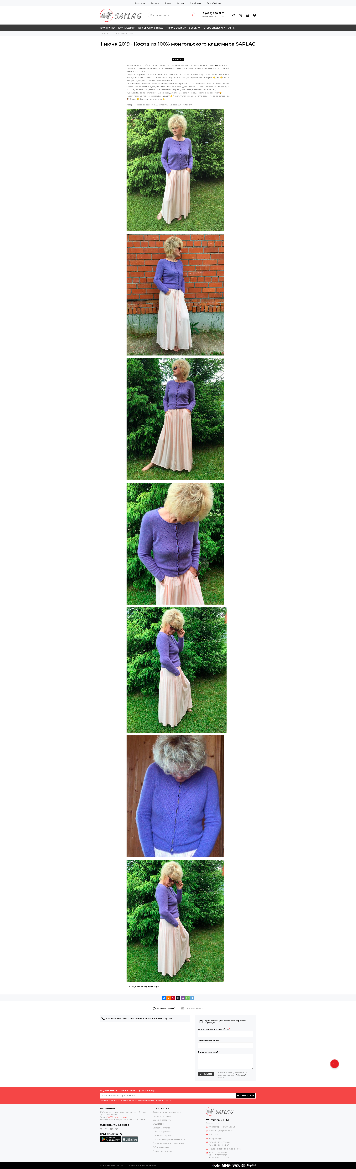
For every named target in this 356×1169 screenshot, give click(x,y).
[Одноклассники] (168, 998)
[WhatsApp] (187, 998)
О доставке (159, 1124)
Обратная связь (161, 1147)
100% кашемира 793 (219, 65)
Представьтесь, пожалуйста (214, 1029)
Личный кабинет (214, 3)
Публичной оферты (162, 1100)
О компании (139, 3)
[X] (178, 998)
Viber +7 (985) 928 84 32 (221, 1130)
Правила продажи (162, 1131)
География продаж (162, 1151)
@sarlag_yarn (163, 96)
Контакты (180, 3)
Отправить (206, 1074)
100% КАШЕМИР (126, 28)
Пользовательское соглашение (168, 1143)
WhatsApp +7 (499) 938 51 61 (223, 1127)
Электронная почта (209, 1041)
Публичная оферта (162, 1135)
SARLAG (213, 1134)
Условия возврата (162, 1120)
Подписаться (245, 1095)
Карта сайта (151, 1165)
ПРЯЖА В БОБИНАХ (175, 28)
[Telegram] (192, 998)
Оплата (168, 3)
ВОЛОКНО (194, 28)
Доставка (155, 3)
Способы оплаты (161, 1128)
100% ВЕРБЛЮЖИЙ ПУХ (150, 28)
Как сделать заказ (162, 1116)
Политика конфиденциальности (169, 1139)
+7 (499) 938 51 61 (212, 13)
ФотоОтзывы (196, 3)
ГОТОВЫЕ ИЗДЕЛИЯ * (214, 28)
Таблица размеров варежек (167, 1112)
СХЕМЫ (231, 28)
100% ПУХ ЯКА (107, 28)
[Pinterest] (173, 998)
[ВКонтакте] (164, 998)
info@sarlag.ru (216, 1138)
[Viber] (183, 998)
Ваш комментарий (208, 1052)
